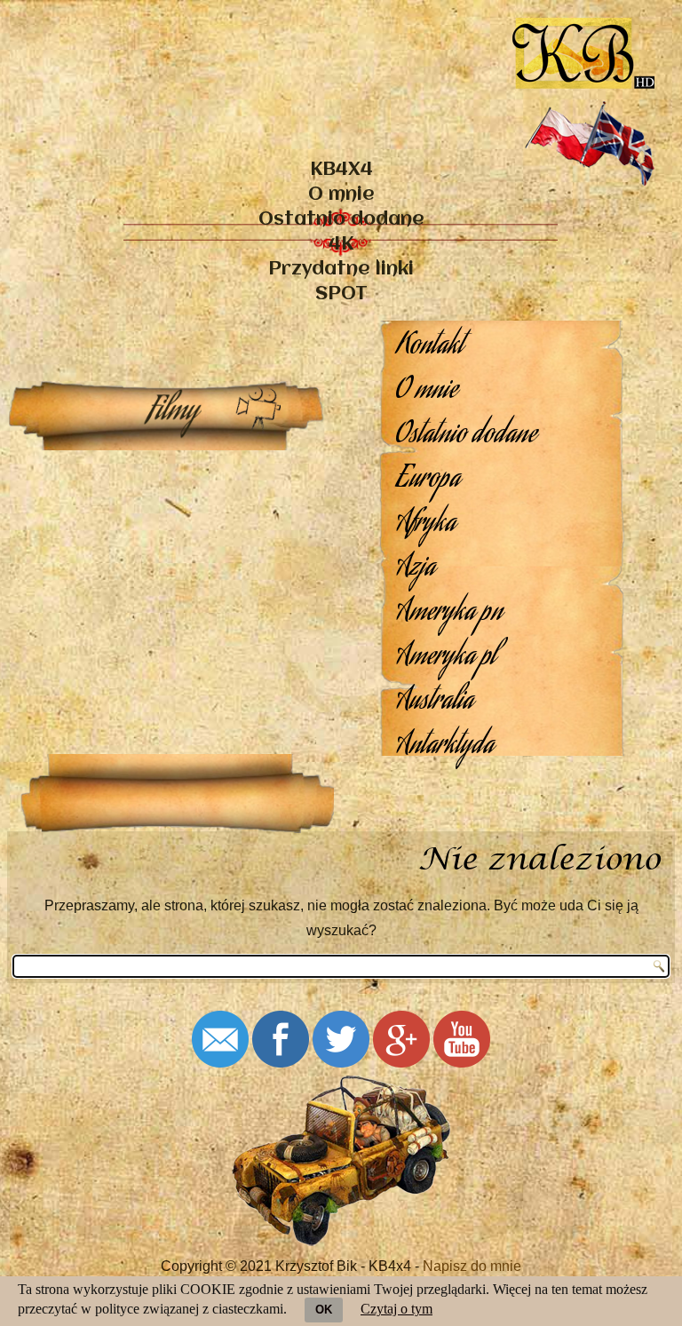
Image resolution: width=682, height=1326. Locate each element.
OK (323, 1309)
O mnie (341, 195)
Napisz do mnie (472, 1266)
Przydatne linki (341, 269)
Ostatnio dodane (341, 219)
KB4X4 (341, 170)
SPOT (341, 294)
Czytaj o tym (396, 1308)
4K (341, 244)
